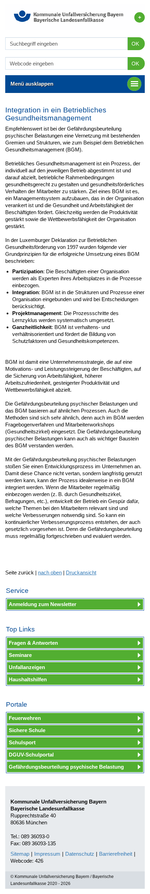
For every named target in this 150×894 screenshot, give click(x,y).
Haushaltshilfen (28, 679)
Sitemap (19, 854)
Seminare (20, 655)
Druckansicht (81, 572)
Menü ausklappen (31, 84)
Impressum (47, 854)
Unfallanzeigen (27, 667)
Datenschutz (79, 854)
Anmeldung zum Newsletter (42, 604)
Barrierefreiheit (115, 854)
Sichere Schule (27, 730)
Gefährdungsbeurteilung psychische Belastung (66, 767)
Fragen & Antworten (33, 643)
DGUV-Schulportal (31, 755)
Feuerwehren (25, 718)
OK (135, 44)
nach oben (50, 572)
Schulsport (22, 742)
